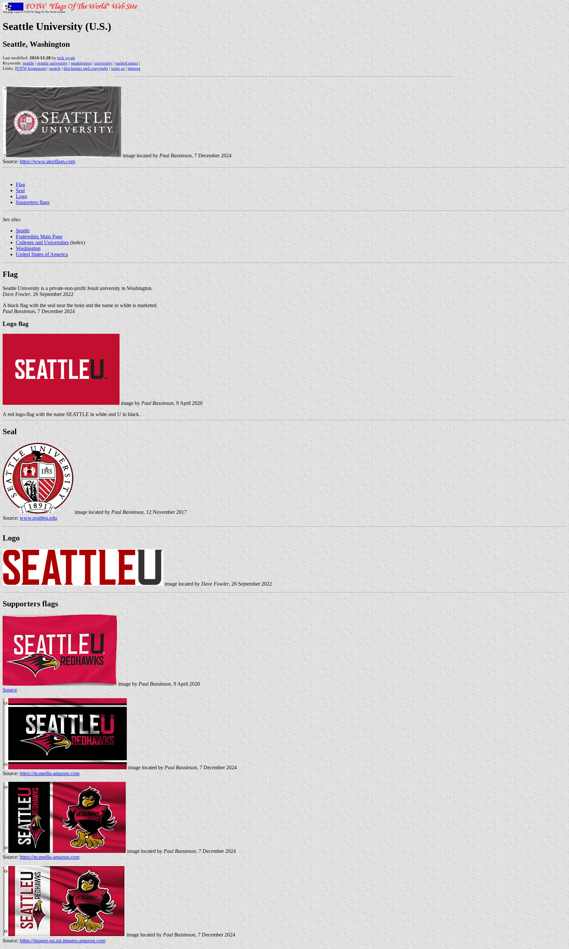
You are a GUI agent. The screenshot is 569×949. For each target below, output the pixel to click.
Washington (28, 248)
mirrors (134, 68)
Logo (21, 196)
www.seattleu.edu (38, 518)
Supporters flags (32, 202)
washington (81, 63)
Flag (20, 184)
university (104, 63)
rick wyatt (66, 57)
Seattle (23, 230)
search (55, 68)
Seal (20, 190)
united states (127, 63)
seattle (28, 63)
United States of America (42, 254)
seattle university (52, 63)
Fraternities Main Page (39, 236)
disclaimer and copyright (86, 68)
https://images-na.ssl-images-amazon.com (62, 940)
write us (118, 68)
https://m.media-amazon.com (49, 773)
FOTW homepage (30, 68)
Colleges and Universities (42, 242)
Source (10, 690)
